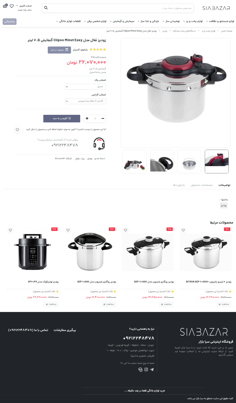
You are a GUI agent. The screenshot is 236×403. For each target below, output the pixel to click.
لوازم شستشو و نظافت (221, 21)
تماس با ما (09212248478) (28, 330)
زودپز (164, 31)
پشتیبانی (9, 21)
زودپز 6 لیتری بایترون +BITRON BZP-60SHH (208, 282)
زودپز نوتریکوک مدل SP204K (43, 282)
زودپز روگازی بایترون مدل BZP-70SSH (154, 282)
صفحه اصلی (226, 31)
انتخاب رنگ (100, 80)
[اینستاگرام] (146, 370)
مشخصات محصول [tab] (202, 185)
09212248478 (138, 338)
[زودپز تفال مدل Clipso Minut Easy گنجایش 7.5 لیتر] (204, 332)
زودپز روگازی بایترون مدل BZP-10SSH (96, 282)
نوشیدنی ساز (173, 21)
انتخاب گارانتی (99, 95)
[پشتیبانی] (140, 370)
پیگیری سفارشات (65, 330)
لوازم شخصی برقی (96, 21)
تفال (77, 159)
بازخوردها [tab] (179, 185)
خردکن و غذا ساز (150, 21)
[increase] (87, 118)
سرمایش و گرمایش (123, 21)
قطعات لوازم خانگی (70, 21)
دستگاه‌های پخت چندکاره (184, 31)
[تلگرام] (151, 370)
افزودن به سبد (60, 119)
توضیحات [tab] (224, 185)
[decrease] (103, 118)
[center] (46, 8)
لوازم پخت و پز (194, 21)
